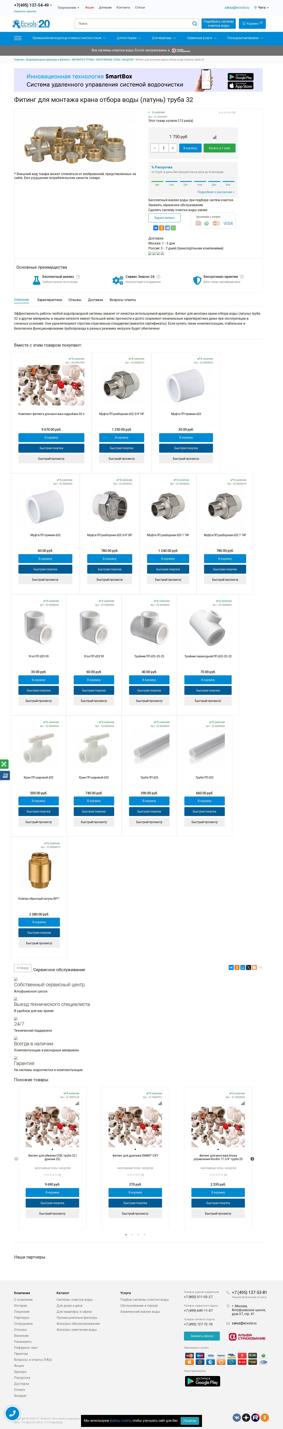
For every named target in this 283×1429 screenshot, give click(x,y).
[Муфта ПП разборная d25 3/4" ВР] (109, 506)
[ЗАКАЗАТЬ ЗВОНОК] (12, 1413)
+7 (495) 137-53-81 (249, 1292)
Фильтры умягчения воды (77, 1330)
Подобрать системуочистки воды (219, 23)
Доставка (21, 1384)
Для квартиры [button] (162, 38)
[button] (18, 39)
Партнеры (22, 1318)
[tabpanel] (52, 1157)
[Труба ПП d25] (149, 749)
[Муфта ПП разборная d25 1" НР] (168, 506)
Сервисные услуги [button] (199, 38)
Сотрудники (23, 1324)
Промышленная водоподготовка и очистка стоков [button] (67, 38)
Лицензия (21, 1312)
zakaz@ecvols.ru (237, 8)
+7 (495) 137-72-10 (198, 1324)
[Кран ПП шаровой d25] (38, 749)
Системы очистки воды (75, 1300)
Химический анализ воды (140, 1312)
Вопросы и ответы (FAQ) (33, 1360)
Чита (263, 8)
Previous (16, 1159)
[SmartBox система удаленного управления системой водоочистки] (138, 79)
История (20, 1306)
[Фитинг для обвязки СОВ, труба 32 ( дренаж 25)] (52, 1127)
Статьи (140, 7)
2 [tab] (132, 1235)
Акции (89, 7)
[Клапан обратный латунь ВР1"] (39, 870)
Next (252, 1159)
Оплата (19, 1390)
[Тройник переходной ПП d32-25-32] (208, 627)
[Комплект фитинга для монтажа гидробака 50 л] (51, 385)
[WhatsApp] (173, 227)
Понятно (189, 1421)
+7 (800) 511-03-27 (198, 1297)
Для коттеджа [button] (127, 38)
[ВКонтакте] (155, 227)
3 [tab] (138, 1235)
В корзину (190, 148)
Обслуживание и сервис (139, 1306)
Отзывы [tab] (75, 300)
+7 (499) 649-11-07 (198, 1311)
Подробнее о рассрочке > (216, 192)
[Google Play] (202, 1381)
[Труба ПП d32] (204, 749)
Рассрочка (22, 1378)
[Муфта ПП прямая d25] (186, 385)
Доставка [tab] (95, 300)
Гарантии (21, 1354)
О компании (23, 1300)
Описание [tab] (21, 300)
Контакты (123, 7)
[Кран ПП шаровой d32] (94, 749)
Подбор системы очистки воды (144, 1300)
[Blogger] (254, 967)
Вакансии (21, 1336)
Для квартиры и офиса (74, 1312)
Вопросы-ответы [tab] (123, 300)
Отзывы (20, 1330)
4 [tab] (145, 1235)
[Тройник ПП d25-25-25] (149, 627)
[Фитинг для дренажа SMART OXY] (135, 1127)
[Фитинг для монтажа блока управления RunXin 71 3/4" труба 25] (218, 1127)
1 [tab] (126, 1235)
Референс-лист (26, 1348)
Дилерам (105, 7)
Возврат (20, 1396)
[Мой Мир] (242, 967)
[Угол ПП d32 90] (94, 627)
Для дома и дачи (69, 1306)
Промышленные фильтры (77, 1318)
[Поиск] (194, 23)
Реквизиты (23, 1342)
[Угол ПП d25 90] (38, 627)
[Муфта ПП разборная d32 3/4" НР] (121, 385)
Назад (23, 968)
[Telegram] (167, 227)
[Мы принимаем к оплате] (226, 1359)
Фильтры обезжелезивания (78, 1324)
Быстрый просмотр (51, 458)
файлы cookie (120, 1421)
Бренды (20, 1372)
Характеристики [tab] (49, 300)
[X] (248, 967)
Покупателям (68, 8)
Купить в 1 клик (219, 148)
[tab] (52, 1149)
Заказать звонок (25, 11)
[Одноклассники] (161, 227)
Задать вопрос (164, 217)
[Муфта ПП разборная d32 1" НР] (225, 506)
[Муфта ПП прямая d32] (45, 506)
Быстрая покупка (51, 448)
